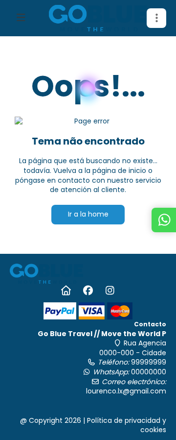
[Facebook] (88, 290)
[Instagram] (110, 290)
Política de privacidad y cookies (126, 425)
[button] (156, 18)
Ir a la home (88, 214)
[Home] (66, 290)
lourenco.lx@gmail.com (126, 391)
